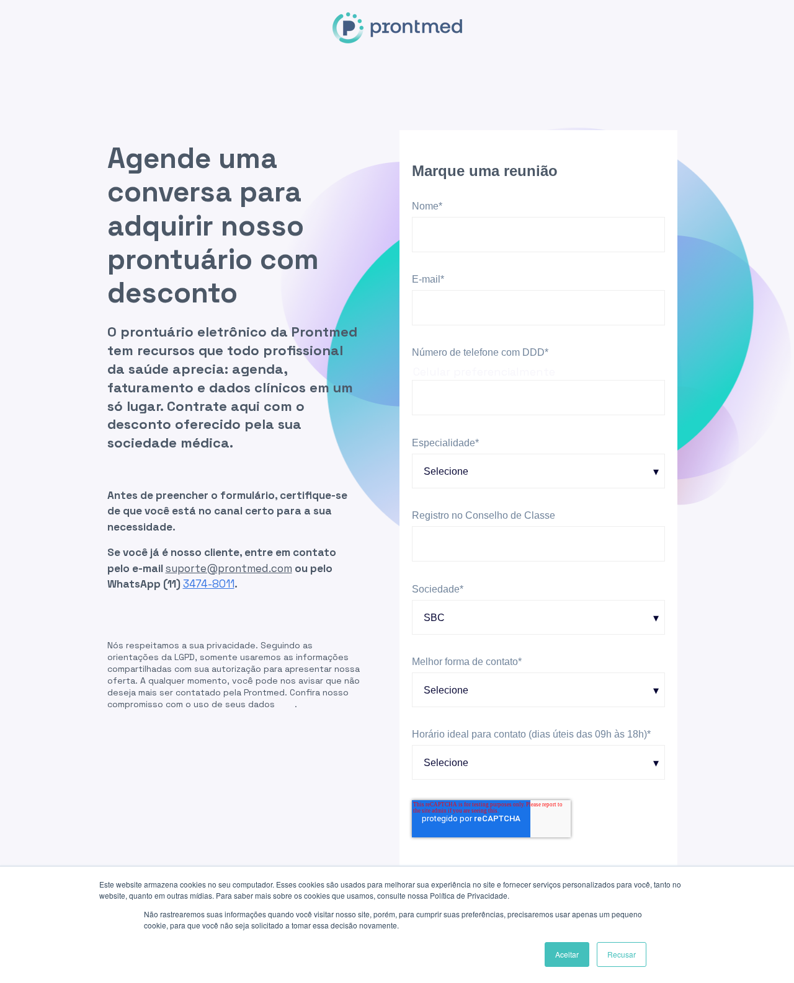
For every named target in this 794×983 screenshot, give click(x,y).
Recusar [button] (621, 954)
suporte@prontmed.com (229, 568)
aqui (286, 704)
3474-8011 (208, 584)
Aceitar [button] (567, 954)
